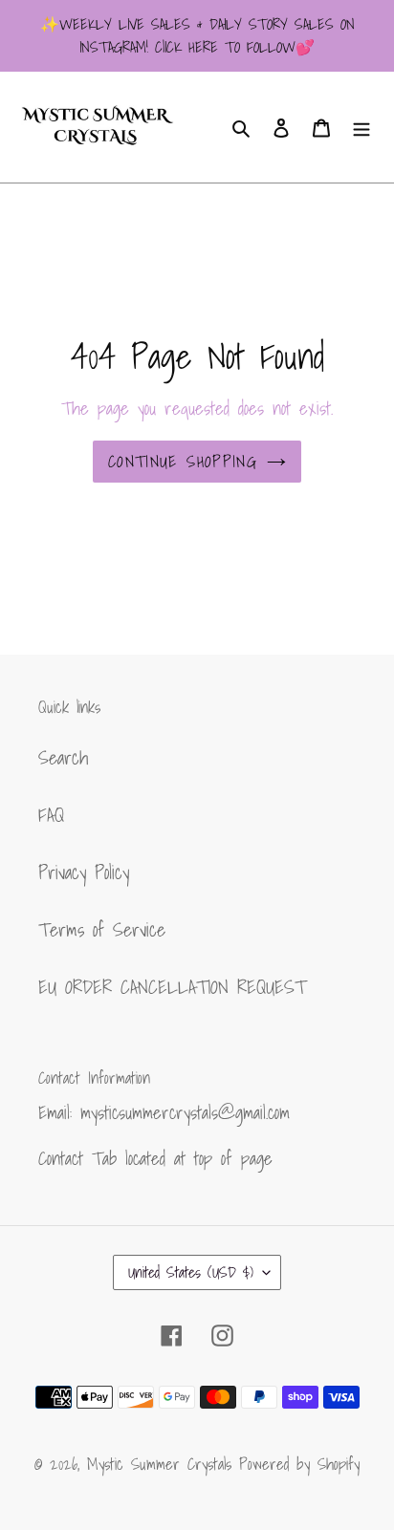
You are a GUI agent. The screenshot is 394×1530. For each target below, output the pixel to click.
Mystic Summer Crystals (163, 1463)
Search (63, 758)
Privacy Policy (83, 872)
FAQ (51, 815)
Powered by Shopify (299, 1463)
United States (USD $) (190, 1272)
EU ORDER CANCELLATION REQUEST (172, 987)
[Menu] (361, 127)
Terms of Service (101, 930)
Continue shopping (182, 461)
